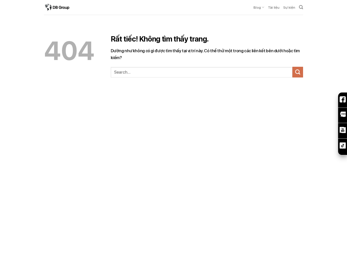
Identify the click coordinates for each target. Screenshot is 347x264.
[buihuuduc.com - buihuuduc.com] (56, 7)
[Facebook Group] (342, 100)
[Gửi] (297, 72)
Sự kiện (289, 7)
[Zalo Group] (342, 116)
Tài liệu (274, 7)
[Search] (301, 7)
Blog (257, 7)
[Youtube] (342, 131)
